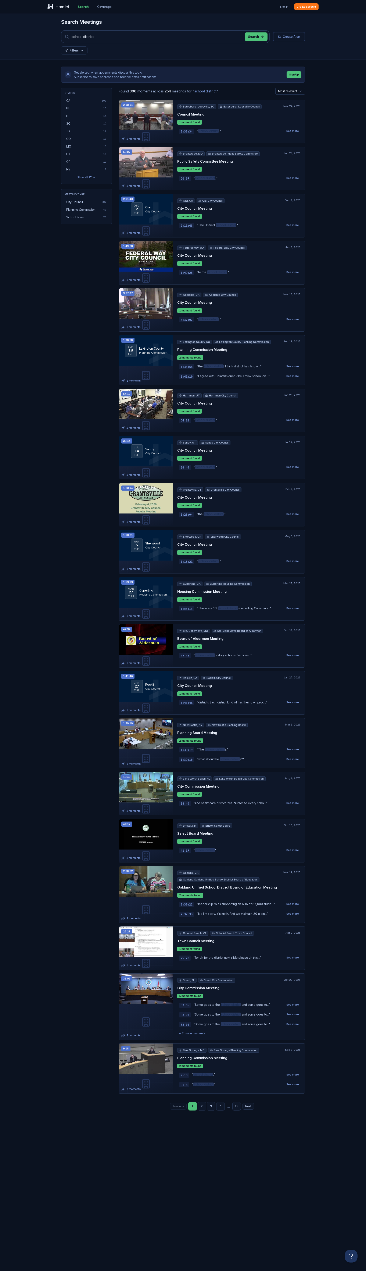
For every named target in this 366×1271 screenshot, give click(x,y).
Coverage (104, 6)
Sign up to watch (148, 115)
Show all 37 (84, 177)
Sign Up (294, 74)
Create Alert (291, 36)
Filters (74, 50)
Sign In (284, 6)
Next (248, 1106)
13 (236, 1106)
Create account (306, 6)
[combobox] (290, 91)
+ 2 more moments (192, 1033)
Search (83, 6)
